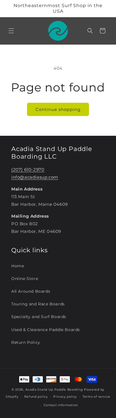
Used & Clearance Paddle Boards (45, 329)
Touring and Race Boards (38, 304)
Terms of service (96, 397)
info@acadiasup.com (34, 177)
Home (17, 265)
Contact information (61, 405)
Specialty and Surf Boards (38, 316)
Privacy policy (65, 397)
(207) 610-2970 (27, 169)
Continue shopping (58, 109)
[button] (11, 31)
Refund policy (36, 397)
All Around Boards (30, 291)
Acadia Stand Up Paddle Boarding (54, 389)
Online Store (24, 278)
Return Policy (25, 342)
